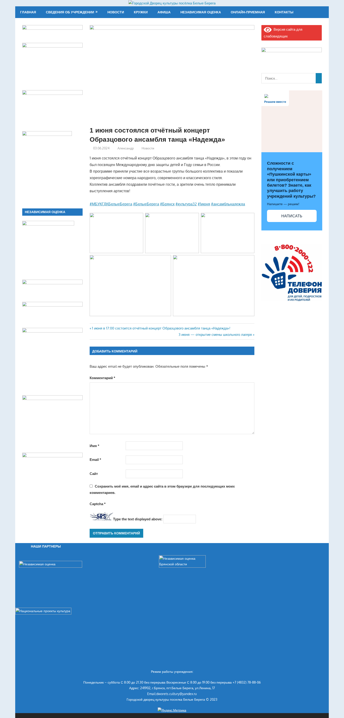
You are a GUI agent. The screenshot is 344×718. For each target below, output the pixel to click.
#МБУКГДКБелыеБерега (111, 204)
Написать (291, 216)
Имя (94, 446)
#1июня (204, 204)
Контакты (284, 12)
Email (95, 460)
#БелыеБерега (146, 204)
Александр (125, 148)
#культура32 (186, 204)
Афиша (164, 12)
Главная (28, 12)
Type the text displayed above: (137, 519)
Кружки (141, 12)
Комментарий (102, 378)
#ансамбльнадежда (228, 204)
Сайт (94, 474)
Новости (115, 12)
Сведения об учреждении (70, 12)
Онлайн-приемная (248, 12)
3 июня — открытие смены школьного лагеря (215, 334)
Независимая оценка (200, 12)
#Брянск (167, 204)
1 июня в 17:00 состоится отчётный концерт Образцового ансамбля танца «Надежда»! (161, 328)
